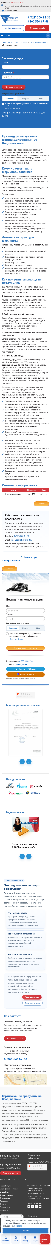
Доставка (4, 1201)
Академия (5, 1240)
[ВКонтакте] (28, 1206)
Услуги (35, 1240)
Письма (15, 1240)
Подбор (25, 1240)
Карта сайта (32, 1216)
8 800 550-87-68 (38, 21)
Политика (8, 108)
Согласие (16, 108)
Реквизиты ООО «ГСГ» (39, 1162)
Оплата (3, 1204)
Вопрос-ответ (5, 1207)
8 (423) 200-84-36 (38, 17)
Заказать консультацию (25, 648)
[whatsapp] (36, 1206)
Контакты (4, 1210)
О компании (5, 1198)
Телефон (9, 72)
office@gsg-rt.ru (21, 664)
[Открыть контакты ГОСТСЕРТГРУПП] (25, 1079)
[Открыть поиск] (48, 35)
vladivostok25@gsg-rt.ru (21, 539)
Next (29, 761)
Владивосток (16, 2)
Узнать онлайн (39, 28)
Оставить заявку (15, 1038)
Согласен (25, 1230)
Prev (22, 761)
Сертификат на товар (9, 1188)
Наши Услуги (5, 1186)
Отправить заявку (13, 86)
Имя (6, 62)
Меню (8, 35)
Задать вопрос (30, 557)
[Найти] (21, 1216)
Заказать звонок (14, 28)
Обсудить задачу (32, 997)
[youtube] (40, 1206)
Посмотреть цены (32, 1003)
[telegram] (32, 1206)
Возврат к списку (12, 560)
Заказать (41, 503)
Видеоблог (4, 1192)
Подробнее (19, 1225)
